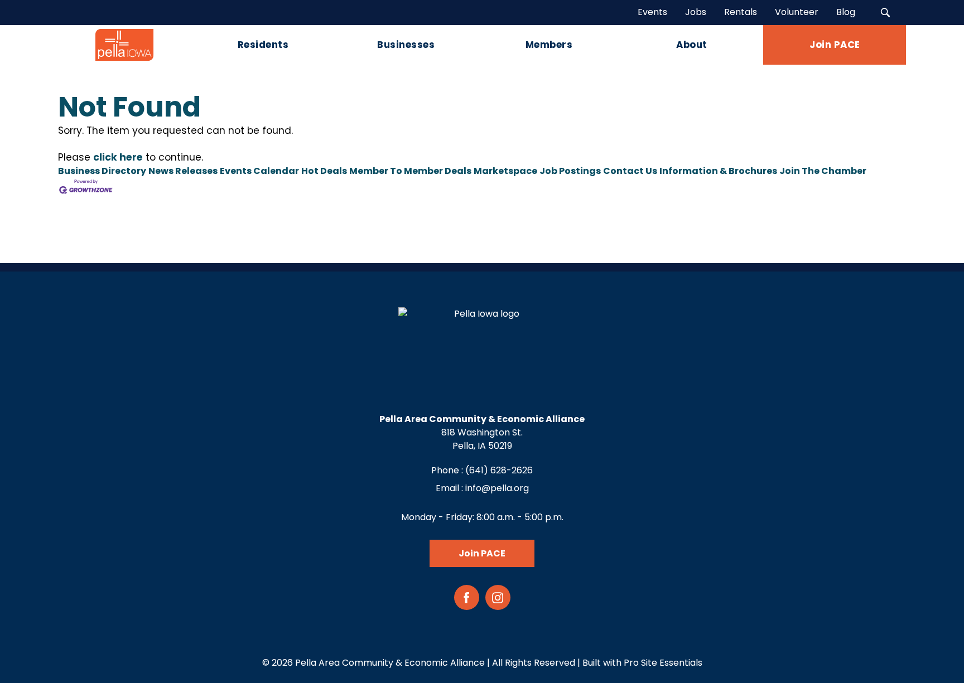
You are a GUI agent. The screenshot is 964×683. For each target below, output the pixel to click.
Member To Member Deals (410, 170)
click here (118, 157)
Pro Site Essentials (663, 662)
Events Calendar (259, 170)
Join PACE (482, 553)
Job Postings (570, 170)
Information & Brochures (718, 170)
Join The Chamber (822, 170)
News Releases (183, 170)
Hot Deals (324, 170)
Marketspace (505, 170)
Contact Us (630, 170)
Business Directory (102, 170)
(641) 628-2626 (499, 470)
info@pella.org (497, 488)
